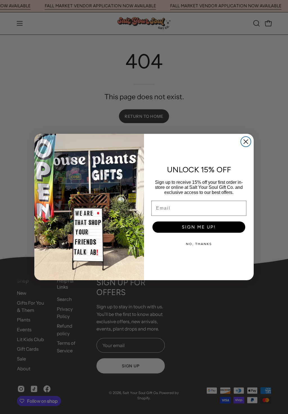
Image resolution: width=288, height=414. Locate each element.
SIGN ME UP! (199, 227)
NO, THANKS (199, 244)
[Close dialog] (246, 142)
